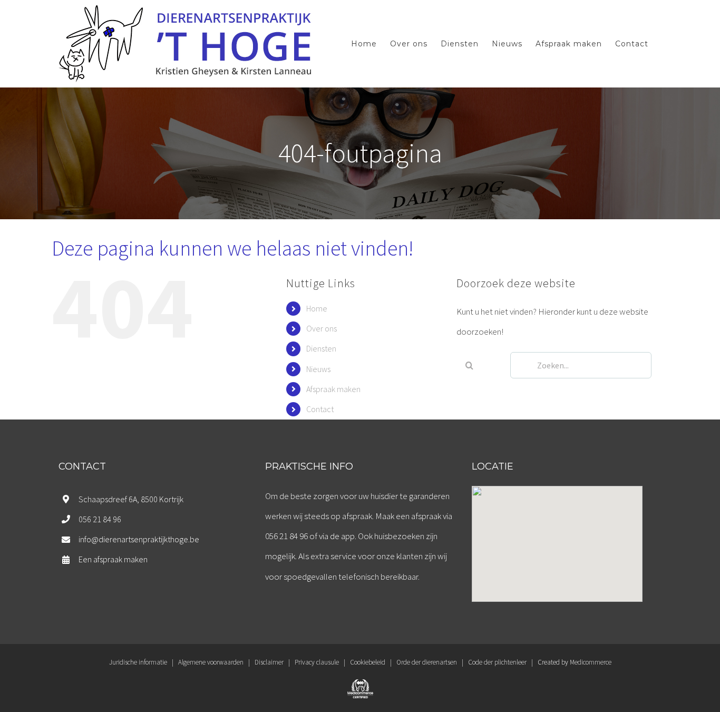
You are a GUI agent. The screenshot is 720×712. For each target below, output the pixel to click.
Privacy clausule (317, 662)
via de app (337, 536)
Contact (320, 409)
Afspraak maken (333, 389)
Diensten (321, 348)
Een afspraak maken (113, 559)
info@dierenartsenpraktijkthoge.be (139, 539)
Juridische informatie (138, 662)
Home (316, 308)
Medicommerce (590, 662)
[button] (557, 537)
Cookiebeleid (367, 662)
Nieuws (318, 369)
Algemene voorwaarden (211, 662)
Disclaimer (269, 662)
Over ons (321, 328)
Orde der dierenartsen (426, 662)
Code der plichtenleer (497, 662)
